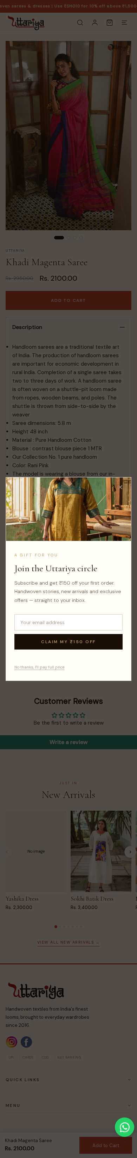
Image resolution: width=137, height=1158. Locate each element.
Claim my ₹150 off (68, 642)
